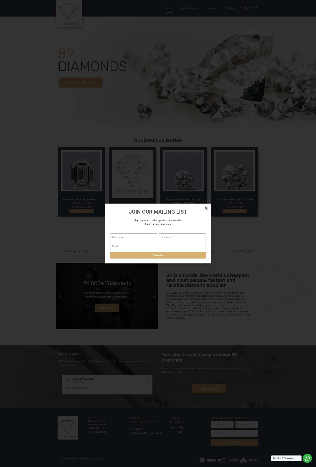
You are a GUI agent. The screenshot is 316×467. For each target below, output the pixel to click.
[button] (206, 208)
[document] (158, 233)
